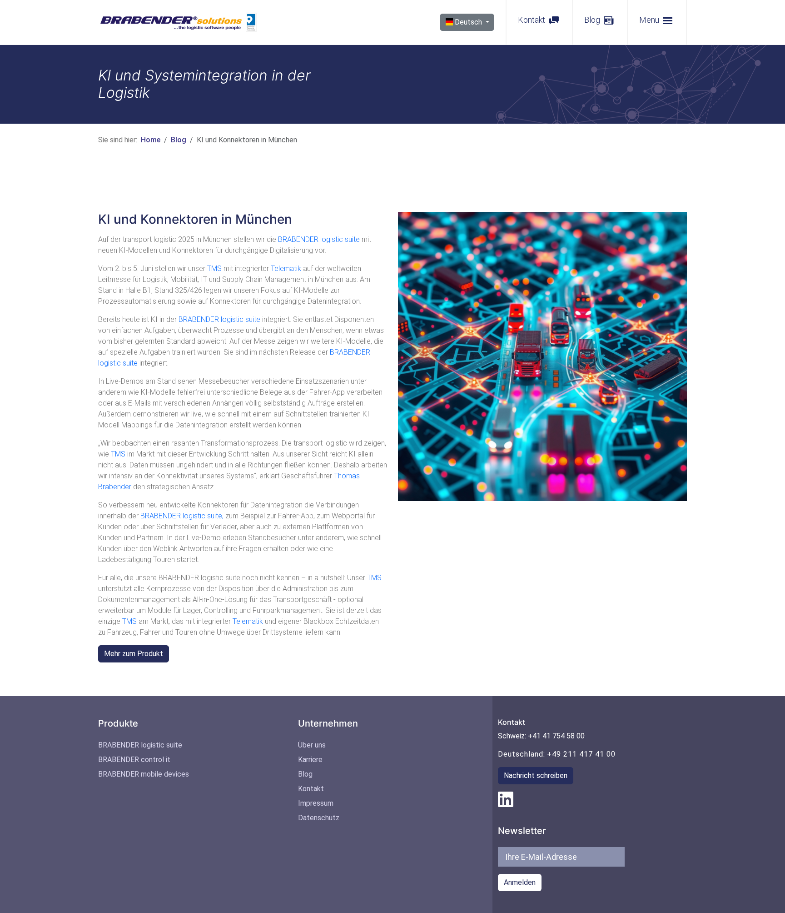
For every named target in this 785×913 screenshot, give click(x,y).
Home (150, 139)
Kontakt (532, 20)
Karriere (310, 759)
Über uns (312, 745)
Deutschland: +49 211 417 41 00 (557, 754)
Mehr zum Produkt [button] (133, 653)
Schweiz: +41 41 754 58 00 (541, 736)
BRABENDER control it (134, 759)
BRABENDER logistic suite (319, 239)
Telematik (286, 268)
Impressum (315, 803)
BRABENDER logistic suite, (182, 516)
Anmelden (520, 882)
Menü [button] (650, 20)
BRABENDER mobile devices (143, 774)
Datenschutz (318, 817)
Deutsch (468, 22)
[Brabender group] (505, 798)
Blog (593, 20)
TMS (215, 268)
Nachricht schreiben (535, 775)
